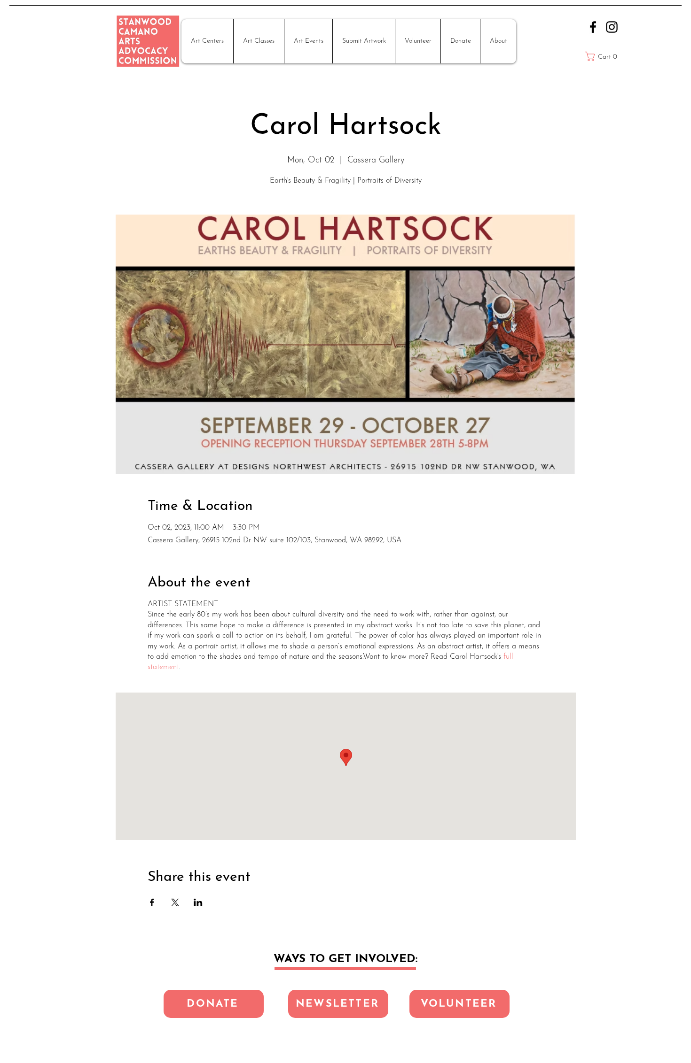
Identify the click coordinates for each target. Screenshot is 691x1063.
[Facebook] (593, 27)
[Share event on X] (175, 902)
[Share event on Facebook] (152, 902)
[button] (207, 41)
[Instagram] (612, 27)
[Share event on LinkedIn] (198, 902)
